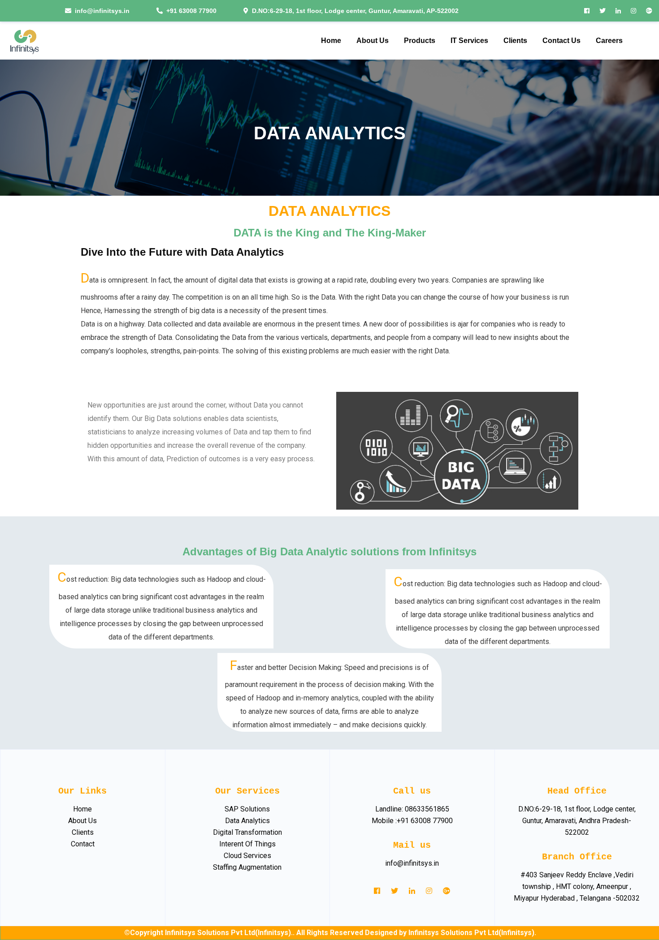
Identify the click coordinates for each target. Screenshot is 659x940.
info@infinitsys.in (102, 10)
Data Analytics (247, 820)
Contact (83, 844)
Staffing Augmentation (247, 867)
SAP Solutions (247, 809)
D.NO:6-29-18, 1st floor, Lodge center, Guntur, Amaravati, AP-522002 (355, 10)
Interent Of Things (247, 844)
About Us (82, 820)
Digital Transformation (247, 832)
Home (82, 809)
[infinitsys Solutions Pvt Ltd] (24, 40)
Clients (83, 832)
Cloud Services (247, 855)
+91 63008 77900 (191, 10)
